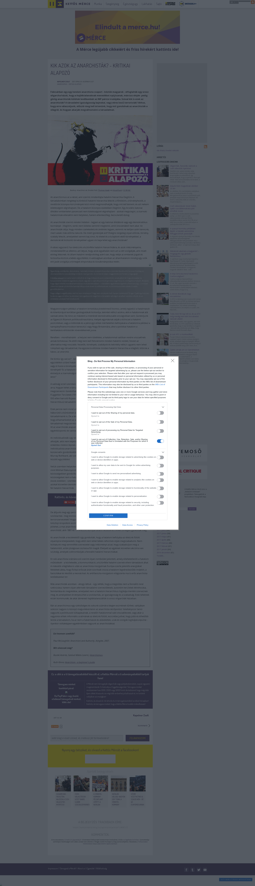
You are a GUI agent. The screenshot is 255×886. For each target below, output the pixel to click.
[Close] (173, 361)
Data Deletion (112, 525)
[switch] (160, 413)
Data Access (127, 525)
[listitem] (127, 407)
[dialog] (127, 443)
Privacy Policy (142, 525)
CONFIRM (108, 516)
